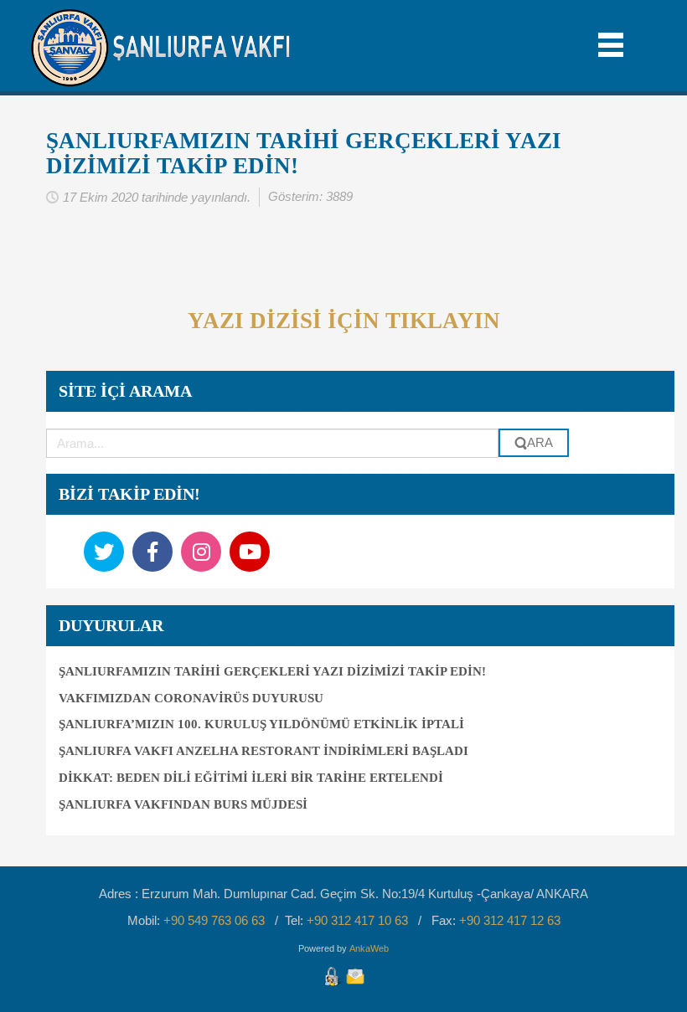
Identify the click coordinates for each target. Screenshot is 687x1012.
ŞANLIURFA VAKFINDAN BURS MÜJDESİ (183, 804)
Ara (540, 442)
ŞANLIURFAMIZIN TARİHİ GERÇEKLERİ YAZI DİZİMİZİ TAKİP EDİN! (303, 153)
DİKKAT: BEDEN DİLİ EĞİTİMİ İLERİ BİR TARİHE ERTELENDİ (251, 777)
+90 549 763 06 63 (214, 920)
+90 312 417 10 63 (357, 920)
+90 (509, 920)
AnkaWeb (369, 948)
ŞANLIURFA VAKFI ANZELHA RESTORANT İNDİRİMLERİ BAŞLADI (263, 751)
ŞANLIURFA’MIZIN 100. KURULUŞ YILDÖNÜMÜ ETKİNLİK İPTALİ (261, 724)
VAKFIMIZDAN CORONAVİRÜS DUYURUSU (191, 698)
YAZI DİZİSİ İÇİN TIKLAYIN (344, 320)
